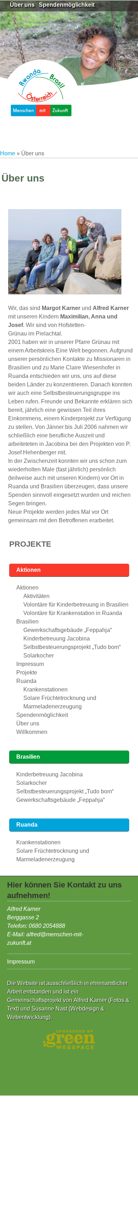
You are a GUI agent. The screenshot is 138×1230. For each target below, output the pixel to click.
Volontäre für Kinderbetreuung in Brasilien (75, 605)
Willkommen (31, 732)
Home (7, 153)
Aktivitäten (36, 596)
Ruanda (26, 681)
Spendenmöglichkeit (66, 5)
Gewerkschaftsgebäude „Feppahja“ (67, 630)
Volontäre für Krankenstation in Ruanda (72, 613)
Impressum (30, 664)
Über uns (22, 5)
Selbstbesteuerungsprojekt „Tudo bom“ (72, 647)
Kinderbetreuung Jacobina (56, 639)
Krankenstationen (45, 689)
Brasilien (27, 622)
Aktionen (28, 570)
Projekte (30, 544)
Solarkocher (38, 656)
